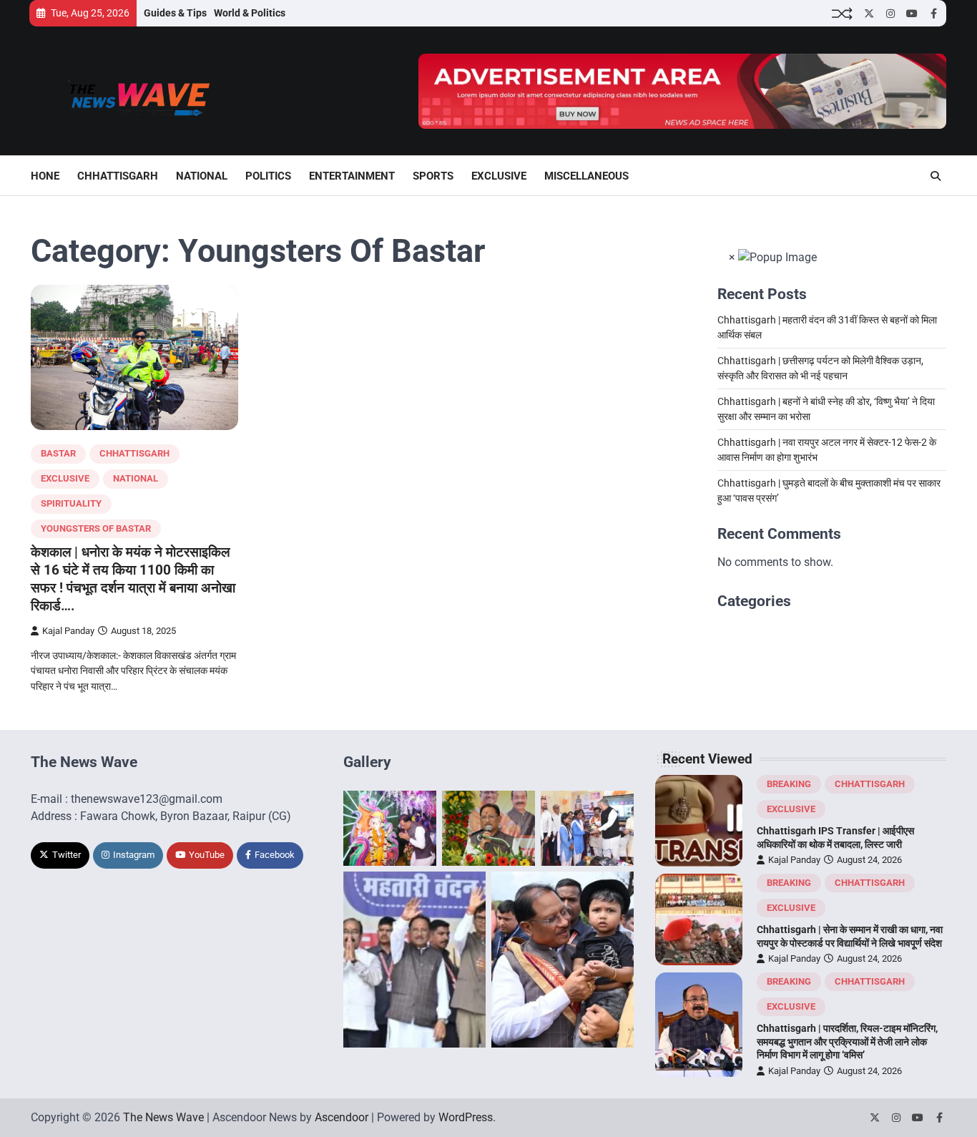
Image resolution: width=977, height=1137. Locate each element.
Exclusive (498, 176)
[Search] (935, 176)
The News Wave (163, 1117)
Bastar (58, 453)
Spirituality (71, 503)
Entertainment (352, 176)
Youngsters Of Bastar (96, 528)
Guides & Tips (175, 13)
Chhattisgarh (117, 176)
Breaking (789, 784)
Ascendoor (341, 1117)
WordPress (465, 1117)
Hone (45, 176)
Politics (268, 176)
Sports (433, 176)
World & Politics (249, 13)
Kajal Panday (68, 630)
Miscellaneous (586, 176)
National (201, 176)
